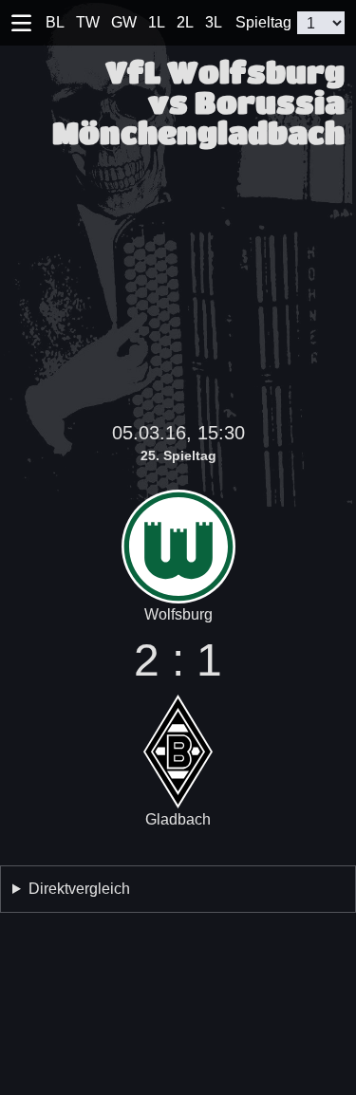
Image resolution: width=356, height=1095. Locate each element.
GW (124, 22)
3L (213, 22)
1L (156, 22)
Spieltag (263, 22)
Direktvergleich (79, 889)
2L (185, 22)
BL (55, 22)
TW (88, 22)
